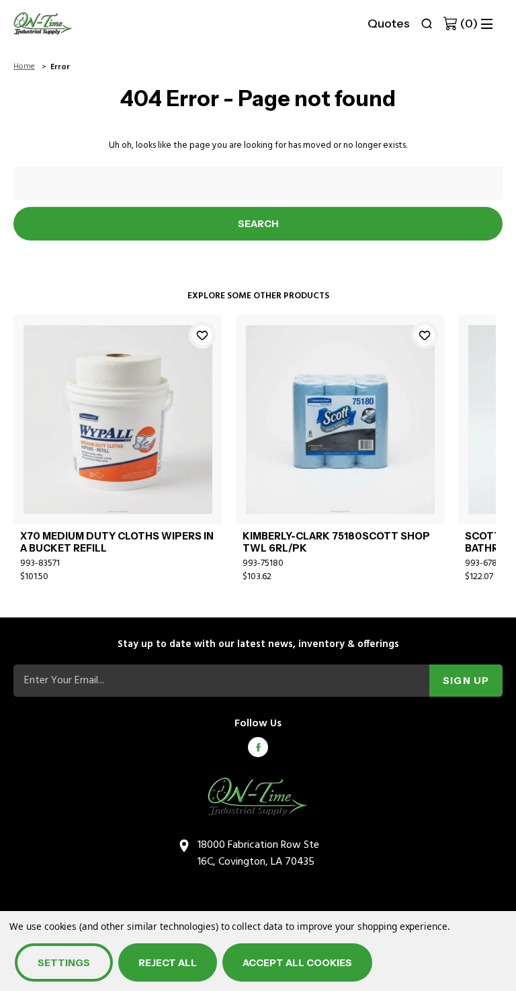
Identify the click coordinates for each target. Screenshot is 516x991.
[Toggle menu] (487, 24)
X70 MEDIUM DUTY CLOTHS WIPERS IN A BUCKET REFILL (117, 542)
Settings (64, 963)
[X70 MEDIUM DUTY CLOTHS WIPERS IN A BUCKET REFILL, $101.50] (118, 419)
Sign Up (466, 681)
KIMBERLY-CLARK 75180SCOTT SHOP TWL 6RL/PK (336, 542)
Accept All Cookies (297, 963)
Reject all (167, 963)
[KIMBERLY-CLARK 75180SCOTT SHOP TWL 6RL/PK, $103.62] (340, 419)
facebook (258, 747)
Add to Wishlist (202, 335)
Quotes (389, 23)
